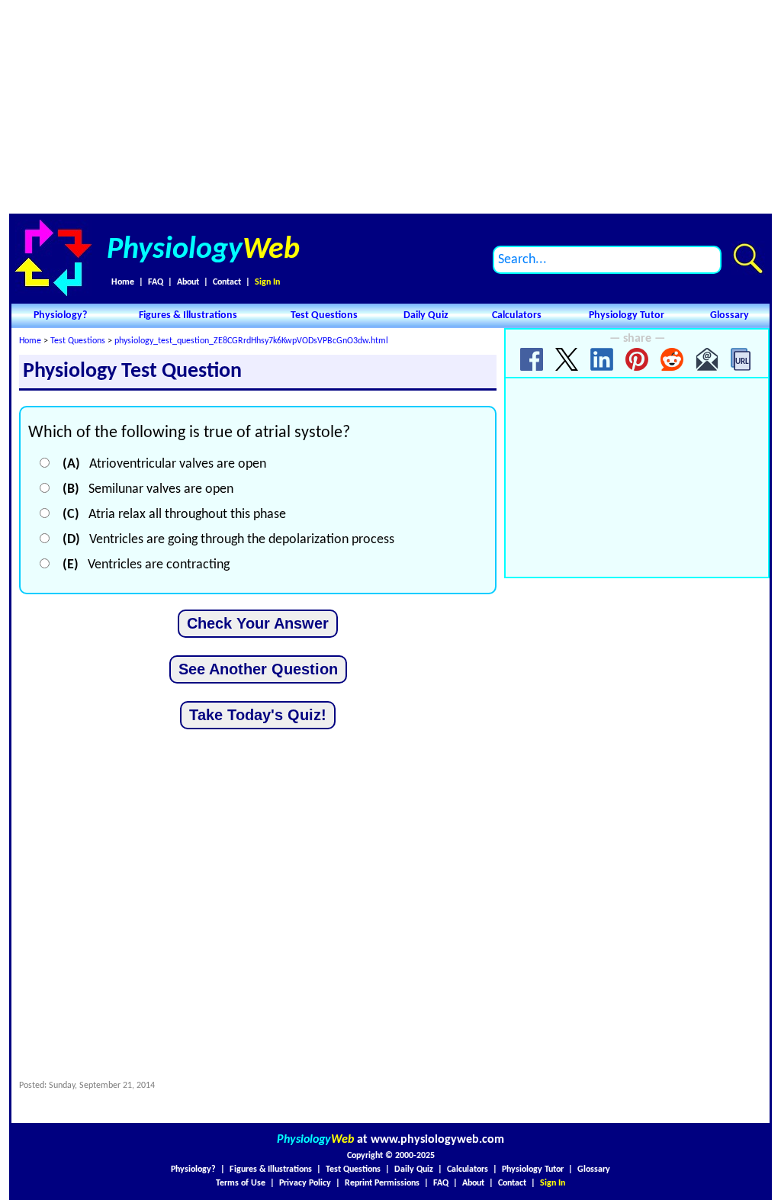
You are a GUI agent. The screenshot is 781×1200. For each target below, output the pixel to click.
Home (122, 282)
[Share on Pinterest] (636, 359)
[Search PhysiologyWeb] (748, 258)
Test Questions (324, 315)
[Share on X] (566, 359)
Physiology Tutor (626, 315)
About (188, 282)
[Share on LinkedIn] (601, 359)
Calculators (517, 315)
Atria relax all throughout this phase (174, 514)
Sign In (267, 282)
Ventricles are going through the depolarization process (228, 539)
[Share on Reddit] (671, 359)
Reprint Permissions (382, 1183)
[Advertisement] (390, 107)
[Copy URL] (742, 359)
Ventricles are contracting (146, 565)
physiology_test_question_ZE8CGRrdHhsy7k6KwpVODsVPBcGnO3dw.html (251, 341)
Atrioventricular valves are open (164, 464)
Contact (227, 282)
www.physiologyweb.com (437, 1140)
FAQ (155, 282)
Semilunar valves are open (148, 489)
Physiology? (60, 315)
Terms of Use (240, 1183)
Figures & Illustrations (188, 315)
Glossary (729, 315)
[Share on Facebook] (531, 359)
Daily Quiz (425, 315)
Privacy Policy (305, 1183)
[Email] (707, 359)
